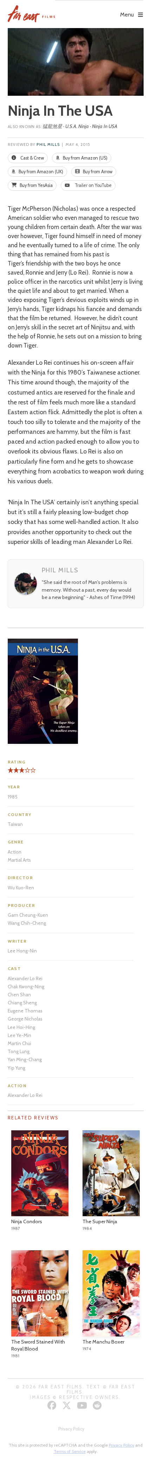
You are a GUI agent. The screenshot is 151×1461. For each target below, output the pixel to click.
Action (14, 852)
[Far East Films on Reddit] (98, 1405)
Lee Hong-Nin (22, 951)
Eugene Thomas (25, 1011)
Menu (127, 14)
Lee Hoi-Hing (21, 1027)
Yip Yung (16, 1068)
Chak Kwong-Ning (26, 986)
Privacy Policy (71, 1429)
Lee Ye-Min (19, 1035)
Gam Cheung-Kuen (28, 915)
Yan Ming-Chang (25, 1059)
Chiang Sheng (22, 1002)
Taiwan (15, 824)
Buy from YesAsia (36, 185)
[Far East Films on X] (67, 1405)
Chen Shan (19, 994)
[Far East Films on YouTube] (83, 1405)
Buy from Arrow (97, 171)
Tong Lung (18, 1051)
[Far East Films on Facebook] (52, 1405)
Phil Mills (48, 144)
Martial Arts (19, 860)
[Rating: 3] (16, 772)
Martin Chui (19, 1043)
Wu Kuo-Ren (21, 887)
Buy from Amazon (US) (84, 158)
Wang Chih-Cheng (27, 923)
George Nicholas (25, 1019)
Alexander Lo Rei (25, 978)
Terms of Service (70, 1451)
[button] (99, 9)
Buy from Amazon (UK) (40, 171)
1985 (13, 797)
